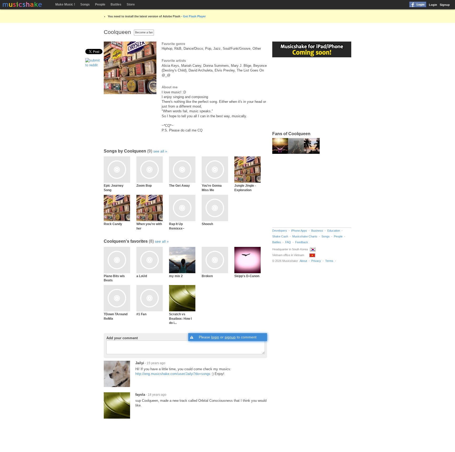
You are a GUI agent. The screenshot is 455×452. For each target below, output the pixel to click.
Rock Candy (113, 224)
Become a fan (144, 32)
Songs (85, 4)
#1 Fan (141, 314)
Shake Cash (280, 236)
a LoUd (141, 276)
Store (131, 4)
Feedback (301, 242)
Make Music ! (65, 4)
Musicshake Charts (304, 236)
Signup (445, 4)
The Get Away (179, 185)
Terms (329, 260)
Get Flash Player (194, 16)
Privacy (316, 260)
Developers (279, 230)
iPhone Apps (299, 230)
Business (317, 230)
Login (433, 4)
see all (158, 151)
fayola (140, 395)
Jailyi (139, 363)
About (303, 260)
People (100, 4)
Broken (207, 276)
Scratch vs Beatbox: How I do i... (180, 318)
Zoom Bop (144, 185)
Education (333, 230)
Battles (116, 4)
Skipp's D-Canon (246, 276)
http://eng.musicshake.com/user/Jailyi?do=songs (172, 374)
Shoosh (207, 224)
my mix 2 (176, 276)
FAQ (288, 242)
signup (230, 337)
